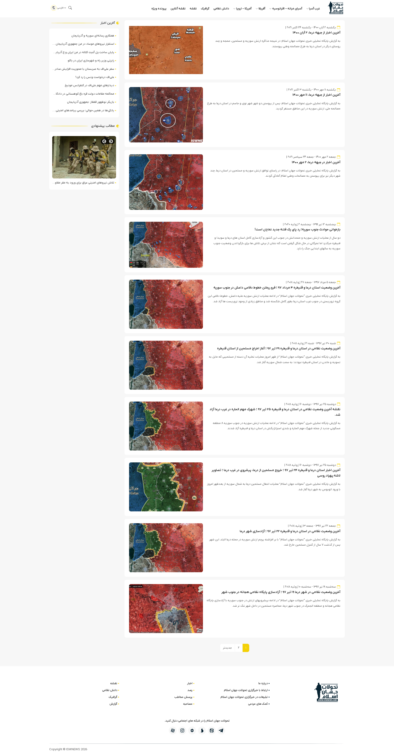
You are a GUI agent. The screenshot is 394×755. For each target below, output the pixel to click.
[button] (70, 8)
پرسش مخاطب (183, 697)
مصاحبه (187, 704)
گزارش (113, 704)
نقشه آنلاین (178, 8)
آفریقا (262, 8)
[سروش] (202, 730)
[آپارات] (173, 730)
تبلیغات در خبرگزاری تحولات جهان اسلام (244, 697)
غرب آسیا (314, 8)
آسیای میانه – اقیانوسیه (287, 8)
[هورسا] (192, 730)
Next (104, 141)
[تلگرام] (221, 730)
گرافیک (205, 8)
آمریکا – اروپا (243, 8)
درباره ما (263, 683)
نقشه (193, 8)
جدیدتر (227, 648)
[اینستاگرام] (182, 730)
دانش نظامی (221, 8)
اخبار (189, 683)
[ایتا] (212, 730)
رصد (189, 690)
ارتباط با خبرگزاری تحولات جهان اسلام (246, 690)
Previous (111, 141)
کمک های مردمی (258, 704)
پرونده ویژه (158, 8)
